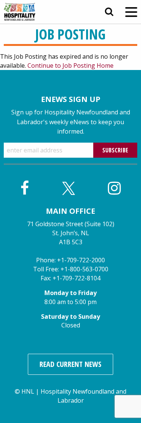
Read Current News (70, 364)
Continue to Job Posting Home (70, 65)
